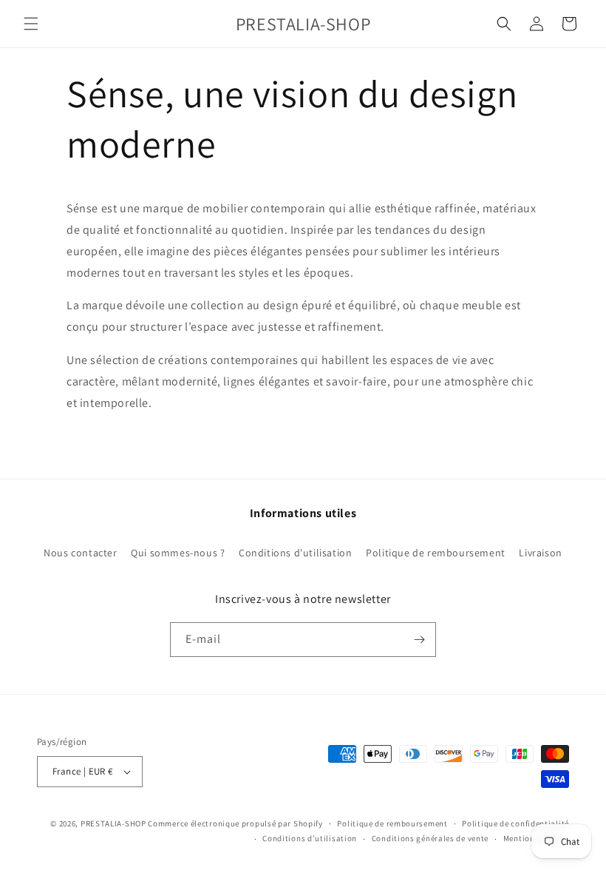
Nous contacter (80, 552)
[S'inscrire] (419, 639)
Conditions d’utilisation (309, 838)
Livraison (540, 552)
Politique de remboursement (435, 552)
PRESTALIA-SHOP (113, 823)
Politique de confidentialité (515, 823)
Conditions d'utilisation (295, 552)
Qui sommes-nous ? (178, 552)
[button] (31, 23)
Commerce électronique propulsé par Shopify (235, 823)
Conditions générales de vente (430, 838)
